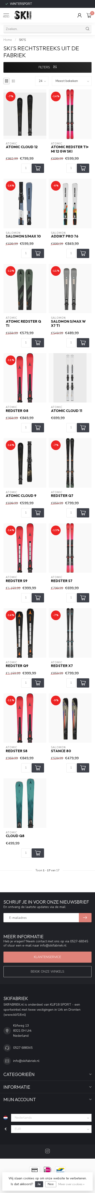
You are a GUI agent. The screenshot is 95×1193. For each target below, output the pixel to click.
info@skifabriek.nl (26, 1061)
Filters (45, 67)
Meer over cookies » (71, 1184)
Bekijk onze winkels (47, 971)
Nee (51, 1184)
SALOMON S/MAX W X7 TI (68, 323)
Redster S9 (16, 581)
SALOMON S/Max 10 (23, 236)
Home (7, 40)
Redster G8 (17, 411)
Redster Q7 (62, 496)
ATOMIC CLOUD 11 (66, 411)
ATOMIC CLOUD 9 (21, 496)
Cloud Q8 (15, 836)
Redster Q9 (17, 666)
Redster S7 (61, 581)
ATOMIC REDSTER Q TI (23, 323)
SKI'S (22, 40)
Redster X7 (62, 666)
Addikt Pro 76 (64, 236)
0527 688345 (23, 1048)
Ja (39, 1184)
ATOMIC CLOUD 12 (22, 147)
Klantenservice (47, 957)
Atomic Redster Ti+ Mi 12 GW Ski (70, 149)
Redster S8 (16, 751)
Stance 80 (61, 751)
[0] (89, 15)
